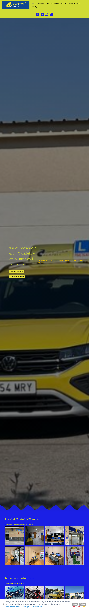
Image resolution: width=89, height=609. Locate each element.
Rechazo (82, 604)
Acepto (75, 604)
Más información (37, 607)
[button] (75, 606)
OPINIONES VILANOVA (17, 277)
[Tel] (51, 14)
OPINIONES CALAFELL (17, 271)
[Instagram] (42, 14)
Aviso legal (25, 607)
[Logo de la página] (15, 5)
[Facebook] (37, 14)
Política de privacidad (13, 607)
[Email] (46, 14)
